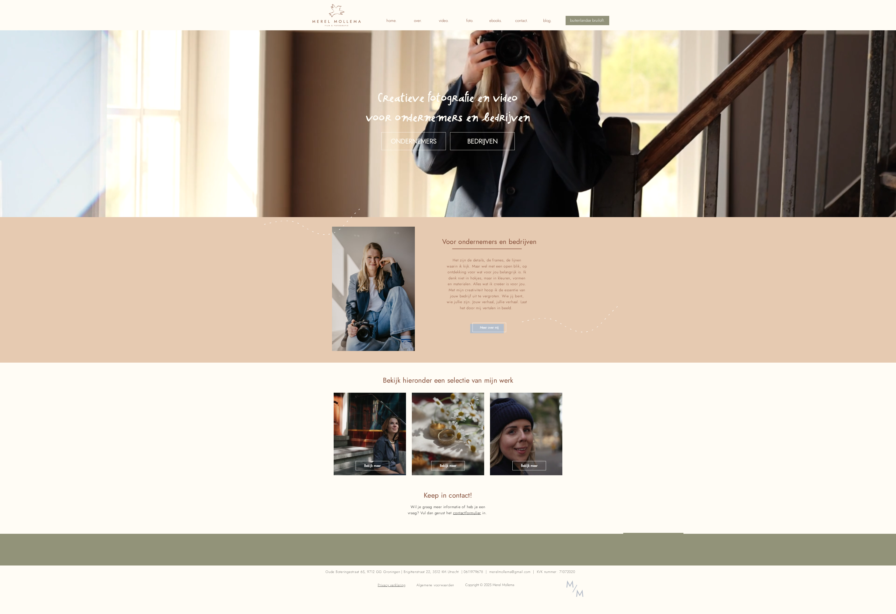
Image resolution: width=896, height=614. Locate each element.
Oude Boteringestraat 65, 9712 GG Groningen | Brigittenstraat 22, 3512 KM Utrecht (392, 571)
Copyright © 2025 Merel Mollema (490, 584)
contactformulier (467, 513)
